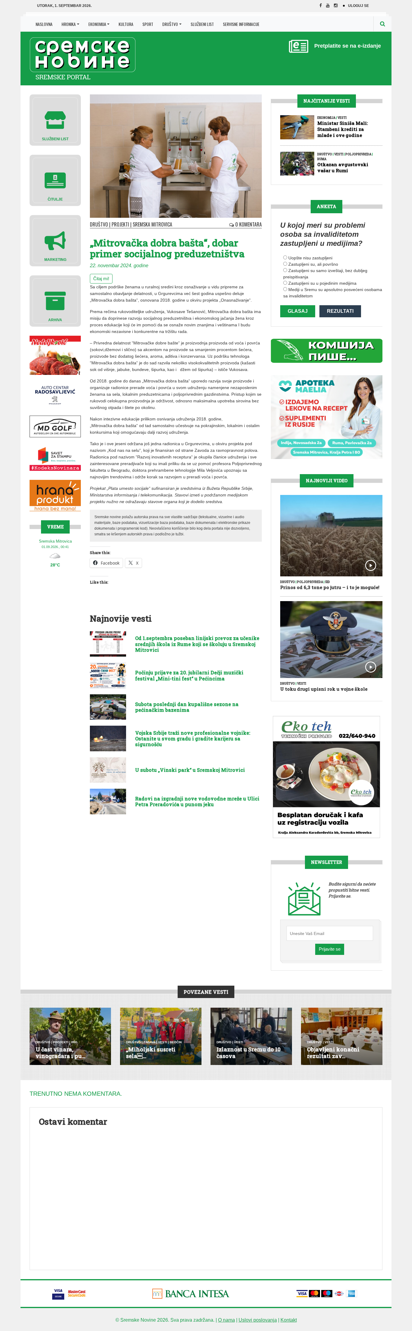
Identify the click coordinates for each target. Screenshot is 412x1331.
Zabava (149, 1042)
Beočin (176, 1042)
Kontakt (288, 1320)
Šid (327, 582)
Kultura (126, 24)
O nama (226, 1320)
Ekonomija (97, 24)
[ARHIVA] (55, 300)
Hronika (69, 24)
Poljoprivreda (358, 154)
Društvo (170, 24)
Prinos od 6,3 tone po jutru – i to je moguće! (329, 587)
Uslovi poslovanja (258, 1320)
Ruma (321, 159)
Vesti (342, 118)
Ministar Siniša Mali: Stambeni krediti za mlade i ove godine (342, 129)
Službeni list (202, 24)
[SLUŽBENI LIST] (55, 119)
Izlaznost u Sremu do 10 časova (248, 1053)
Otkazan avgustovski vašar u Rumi (342, 167)
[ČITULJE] (55, 179)
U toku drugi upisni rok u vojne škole (323, 689)
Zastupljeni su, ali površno (313, 264)
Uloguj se (358, 6)
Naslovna (44, 24)
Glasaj (298, 311)
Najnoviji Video (326, 480)
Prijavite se (330, 949)
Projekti (120, 224)
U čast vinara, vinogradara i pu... (60, 1053)
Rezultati (340, 311)
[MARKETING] (55, 240)
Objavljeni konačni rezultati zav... (333, 1053)
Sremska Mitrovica (152, 224)
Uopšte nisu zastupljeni (310, 257)
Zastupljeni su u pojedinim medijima (322, 283)
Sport (147, 24)
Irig (74, 1042)
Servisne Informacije (241, 24)
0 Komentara (248, 224)
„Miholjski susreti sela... (151, 1053)
